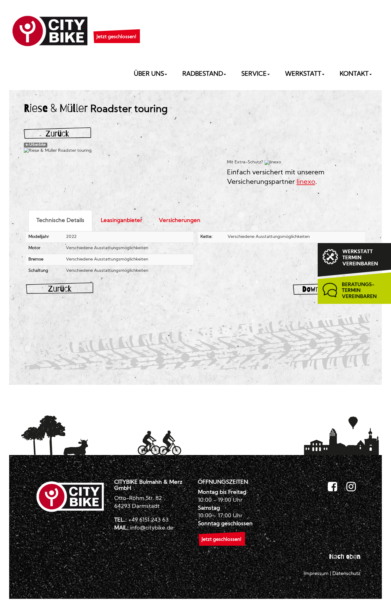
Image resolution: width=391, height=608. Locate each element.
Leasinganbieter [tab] (121, 221)
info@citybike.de (152, 528)
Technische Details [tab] (60, 221)
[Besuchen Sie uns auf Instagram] (351, 487)
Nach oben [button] (344, 556)
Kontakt (354, 74)
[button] (116, 29)
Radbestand (202, 74)
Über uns (149, 74)
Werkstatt (303, 74)
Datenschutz (346, 573)
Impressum (316, 573)
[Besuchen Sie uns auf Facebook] (332, 487)
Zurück (57, 133)
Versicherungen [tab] (179, 221)
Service (254, 74)
